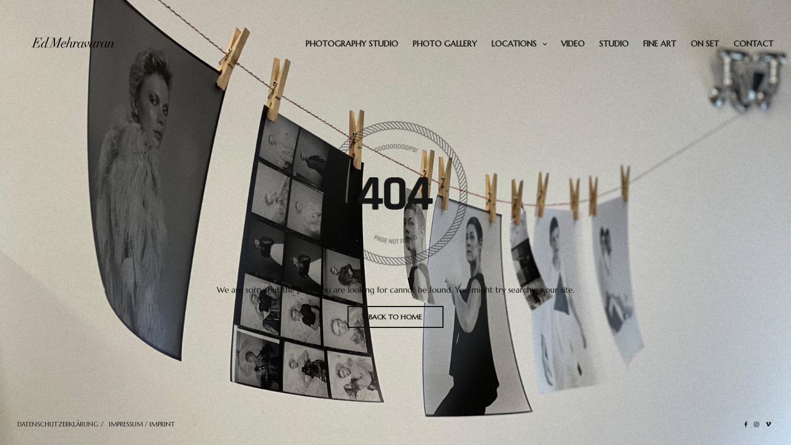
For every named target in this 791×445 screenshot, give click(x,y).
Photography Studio (352, 43)
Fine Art (659, 43)
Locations (514, 43)
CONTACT (754, 43)
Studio (614, 43)
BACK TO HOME (395, 316)
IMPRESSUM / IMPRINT (142, 424)
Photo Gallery (445, 43)
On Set (705, 43)
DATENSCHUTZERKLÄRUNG (57, 424)
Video (573, 43)
